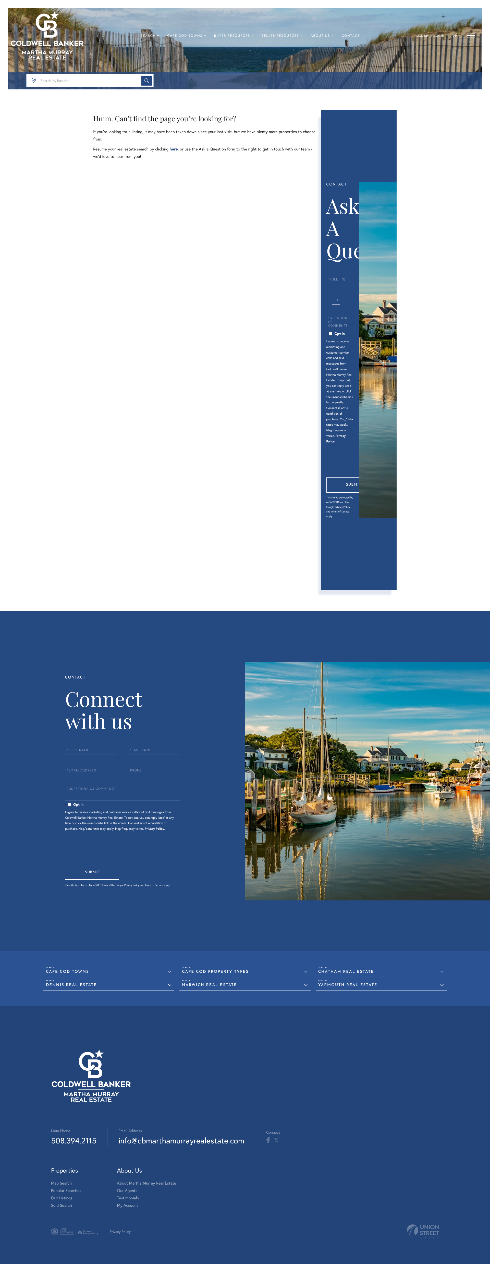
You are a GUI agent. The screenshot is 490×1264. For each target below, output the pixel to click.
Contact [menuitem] (351, 35)
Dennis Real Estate (71, 985)
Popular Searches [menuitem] (66, 1190)
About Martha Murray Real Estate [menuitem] (146, 1183)
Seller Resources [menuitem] (280, 35)
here (173, 149)
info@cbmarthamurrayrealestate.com (181, 1140)
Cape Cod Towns (67, 972)
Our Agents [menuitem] (127, 1190)
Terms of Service (340, 511)
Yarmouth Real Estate (347, 985)
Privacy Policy (342, 507)
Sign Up (422, 36)
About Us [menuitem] (320, 35)
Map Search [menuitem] (61, 1183)
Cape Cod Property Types (215, 972)
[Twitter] (276, 1140)
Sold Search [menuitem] (61, 1205)
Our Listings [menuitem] (61, 1198)
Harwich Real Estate (209, 985)
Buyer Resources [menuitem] (232, 35)
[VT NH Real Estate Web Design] (423, 1231)
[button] (146, 81)
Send (353, 485)
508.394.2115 (73, 1140)
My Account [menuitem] (127, 1205)
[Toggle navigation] (471, 35)
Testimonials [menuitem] (128, 1198)
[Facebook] (268, 1140)
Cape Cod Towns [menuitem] (184, 35)
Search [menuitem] (148, 35)
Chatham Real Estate (346, 972)
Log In (439, 36)
